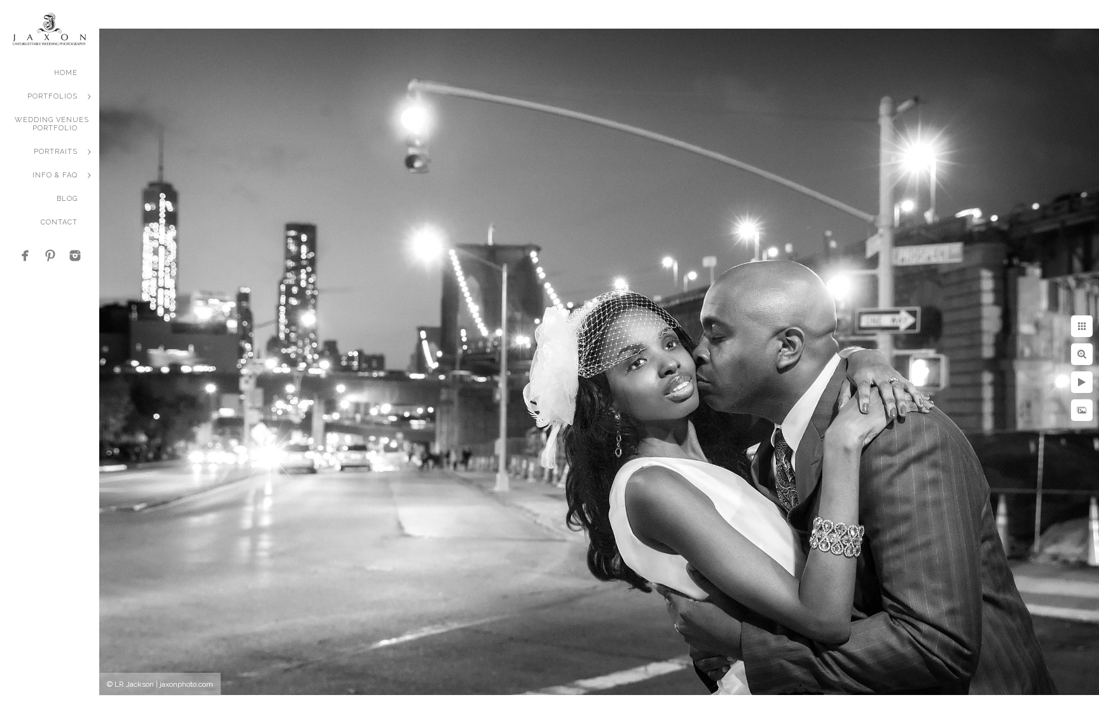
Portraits (56, 152)
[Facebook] (25, 255)
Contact (59, 222)
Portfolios (52, 96)
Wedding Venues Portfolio (52, 124)
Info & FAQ (55, 175)
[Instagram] (75, 255)
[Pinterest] (50, 255)
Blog (67, 199)
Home (66, 73)
